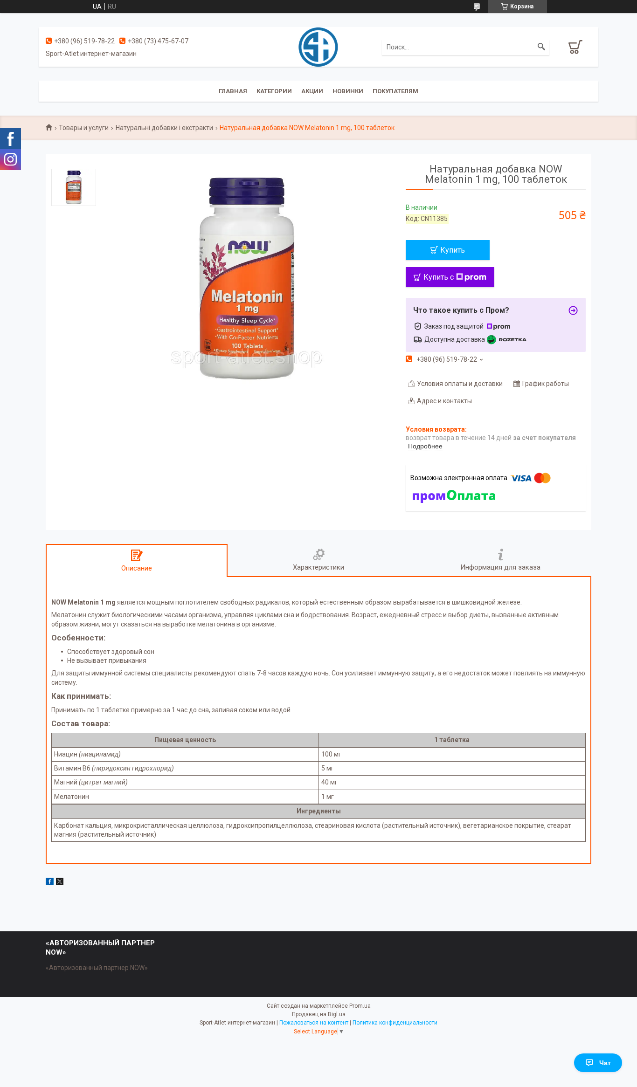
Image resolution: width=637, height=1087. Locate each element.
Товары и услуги (84, 127)
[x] (59, 883)
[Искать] (541, 47)
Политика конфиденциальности (395, 1022)
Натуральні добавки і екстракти (164, 127)
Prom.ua (360, 1006)
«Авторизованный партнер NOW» (97, 967)
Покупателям (395, 91)
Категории (274, 91)
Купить (452, 250)
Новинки (347, 91)
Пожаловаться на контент (313, 1022)
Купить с (438, 277)
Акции (312, 91)
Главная (233, 91)
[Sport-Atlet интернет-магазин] (318, 46)
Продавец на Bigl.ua (319, 1014)
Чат (605, 1062)
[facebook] (50, 883)
